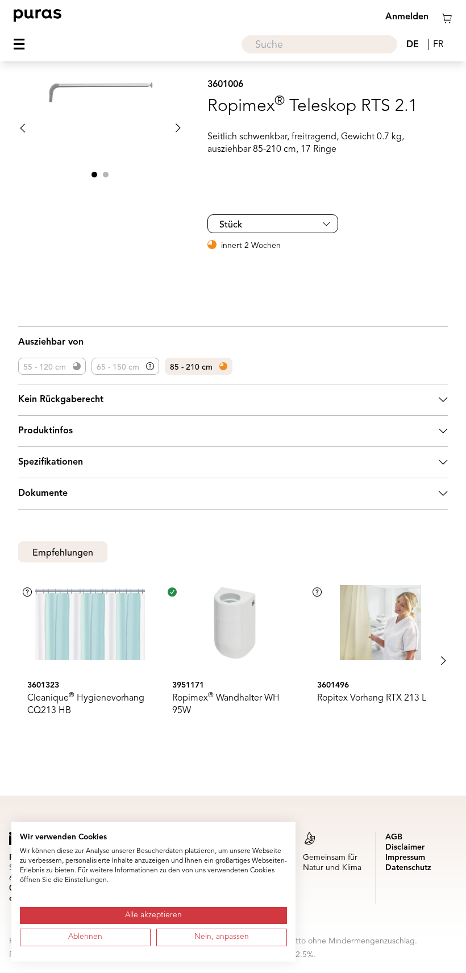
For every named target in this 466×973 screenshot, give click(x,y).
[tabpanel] (233, 661)
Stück (230, 225)
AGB (393, 837)
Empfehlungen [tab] (62, 553)
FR (438, 44)
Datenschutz (408, 868)
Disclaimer (405, 847)
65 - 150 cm (118, 367)
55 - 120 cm (44, 367)
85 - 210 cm (191, 367)
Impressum (405, 858)
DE (412, 44)
